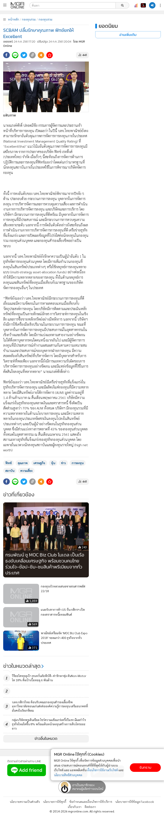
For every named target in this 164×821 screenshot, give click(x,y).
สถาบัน (9, 470)
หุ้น (53, 463)
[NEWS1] (143, 5)
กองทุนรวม (29, 19)
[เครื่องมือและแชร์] (161, 5)
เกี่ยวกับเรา (74, 807)
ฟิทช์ (8, 463)
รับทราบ (145, 767)
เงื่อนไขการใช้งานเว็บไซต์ (102, 770)
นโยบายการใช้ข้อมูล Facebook (134, 801)
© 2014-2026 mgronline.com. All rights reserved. (82, 811)
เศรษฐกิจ (39, 463)
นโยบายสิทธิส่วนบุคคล (68, 775)
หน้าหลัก (13, 19)
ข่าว (63, 463)
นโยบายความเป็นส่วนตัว (25, 801)
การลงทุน (77, 463)
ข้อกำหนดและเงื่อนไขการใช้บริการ (90, 801)
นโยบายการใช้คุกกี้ (54, 801)
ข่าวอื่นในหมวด (46, 738)
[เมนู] (4, 5)
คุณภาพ (23, 463)
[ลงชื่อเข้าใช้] (152, 5)
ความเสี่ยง (26, 470)
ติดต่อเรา (90, 807)
